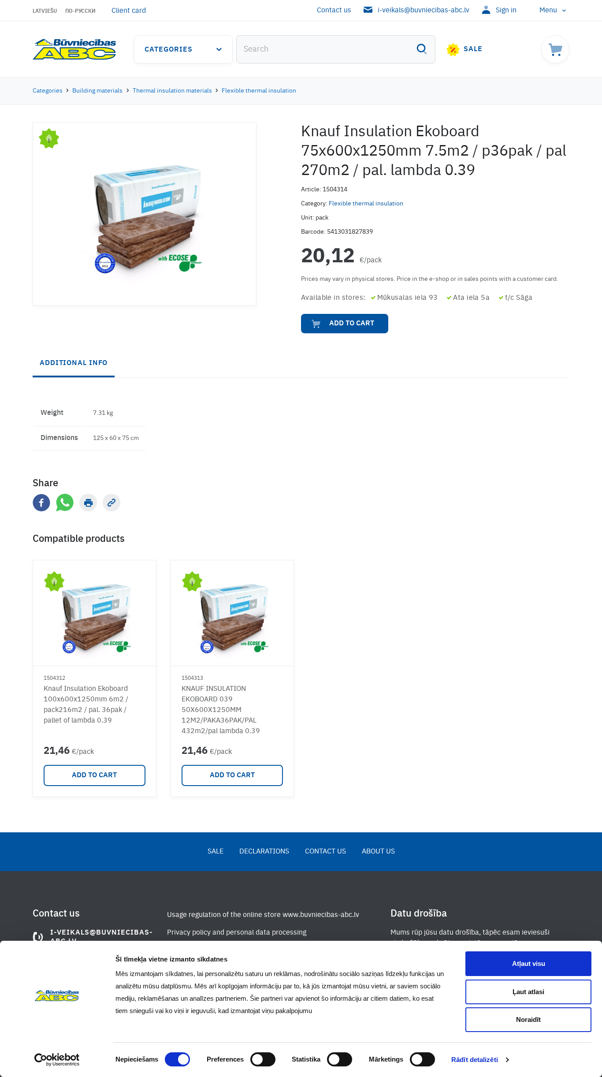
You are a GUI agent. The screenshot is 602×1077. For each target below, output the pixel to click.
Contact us (334, 10)
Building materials (97, 91)
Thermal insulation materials (172, 91)
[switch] (262, 1059)
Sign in (506, 10)
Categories (169, 49)
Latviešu (45, 11)
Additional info (74, 363)
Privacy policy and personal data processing (236, 932)
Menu (548, 10)
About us (378, 851)
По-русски (80, 11)
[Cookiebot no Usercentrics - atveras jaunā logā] (57, 1059)
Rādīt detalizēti (474, 1059)
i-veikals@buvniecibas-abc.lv (423, 10)
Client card (128, 11)
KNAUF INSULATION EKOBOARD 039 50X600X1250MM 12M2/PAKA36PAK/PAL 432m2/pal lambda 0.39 (221, 710)
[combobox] (335, 49)
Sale (473, 49)
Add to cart (351, 323)
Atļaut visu (528, 963)
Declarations (264, 851)
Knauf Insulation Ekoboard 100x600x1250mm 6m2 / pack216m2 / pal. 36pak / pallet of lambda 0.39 (86, 705)
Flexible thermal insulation (259, 91)
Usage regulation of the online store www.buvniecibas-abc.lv (263, 915)
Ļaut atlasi (528, 991)
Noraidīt (528, 1019)
